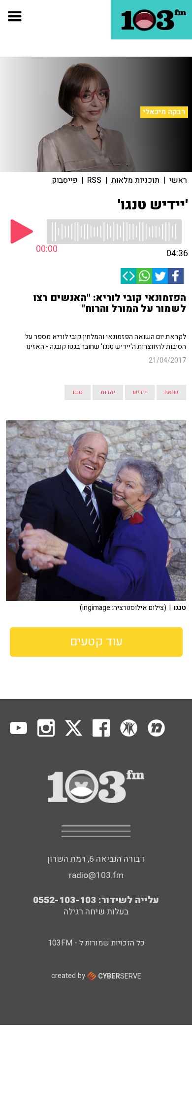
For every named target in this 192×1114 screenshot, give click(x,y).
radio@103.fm (96, 875)
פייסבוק (64, 180)
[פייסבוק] (176, 276)
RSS (94, 180)
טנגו (77, 392)
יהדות (107, 392)
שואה (171, 392)
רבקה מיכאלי (164, 111)
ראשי (178, 180)
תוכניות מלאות (135, 180)
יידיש (140, 392)
